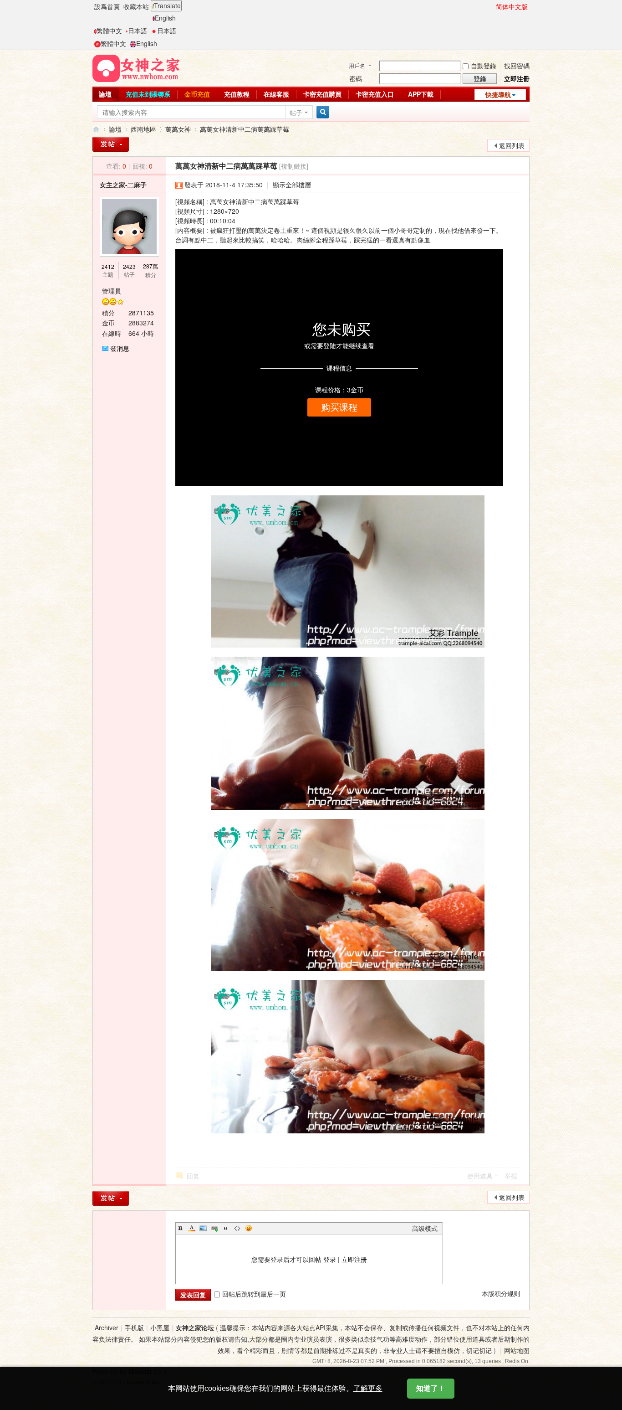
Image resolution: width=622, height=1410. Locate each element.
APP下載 (420, 93)
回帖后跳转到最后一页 (254, 1293)
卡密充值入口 (375, 93)
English (165, 17)
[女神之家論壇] (136, 67)
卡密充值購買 (322, 93)
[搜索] (321, 112)
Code (237, 1228)
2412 (108, 266)
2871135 (141, 312)
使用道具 (480, 1175)
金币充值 (197, 93)
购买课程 (339, 407)
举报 (511, 1175)
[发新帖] (110, 1198)
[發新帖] (110, 144)
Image (203, 1228)
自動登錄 (483, 65)
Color (191, 1228)
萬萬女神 (178, 129)
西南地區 (143, 129)
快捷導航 (498, 94)
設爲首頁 (107, 6)
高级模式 (425, 1228)
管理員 (111, 290)
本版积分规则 (501, 1293)
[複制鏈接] (293, 165)
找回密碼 (517, 65)
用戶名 (357, 65)
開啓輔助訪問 (491, 6)
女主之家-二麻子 (123, 184)
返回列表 (512, 145)
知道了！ (430, 1388)
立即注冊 (517, 78)
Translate (167, 5)
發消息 (119, 348)
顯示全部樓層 (292, 184)
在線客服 (276, 93)
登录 (329, 1259)
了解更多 (367, 1388)
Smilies (248, 1228)
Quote (225, 1228)
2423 (129, 266)
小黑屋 (159, 1327)
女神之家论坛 (195, 1327)
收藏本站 (136, 6)
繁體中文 (109, 30)
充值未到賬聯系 (148, 93)
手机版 (134, 1327)
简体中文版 (512, 6)
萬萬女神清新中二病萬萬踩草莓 (244, 129)
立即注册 (354, 1259)
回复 (193, 1175)
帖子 (296, 112)
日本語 (137, 30)
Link (214, 1228)
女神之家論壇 (96, 129)
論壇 (105, 93)
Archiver (106, 1327)
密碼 (355, 78)
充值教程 (237, 93)
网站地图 (517, 1350)
